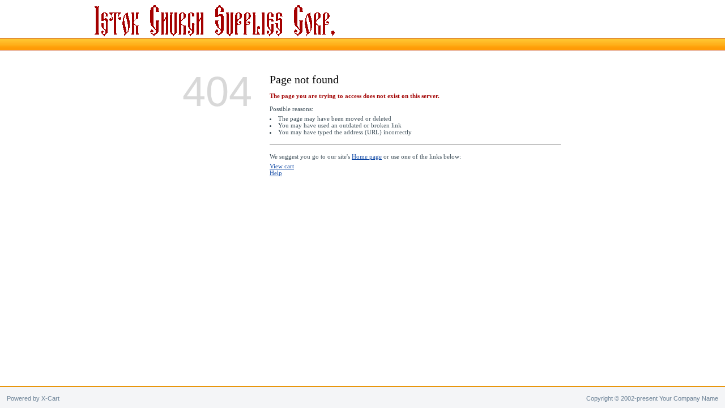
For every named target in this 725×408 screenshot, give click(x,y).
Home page (367, 156)
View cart (282, 166)
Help (276, 172)
